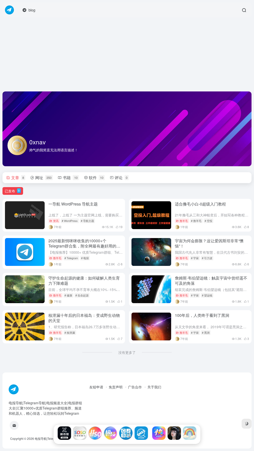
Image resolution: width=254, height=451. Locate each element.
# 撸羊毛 (196, 221)
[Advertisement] (127, 54)
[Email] (14, 425)
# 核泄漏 (69, 332)
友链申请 (96, 386)
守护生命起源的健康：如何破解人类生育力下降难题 (84, 280)
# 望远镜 (207, 295)
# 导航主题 (87, 221)
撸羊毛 (184, 221)
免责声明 (116, 386)
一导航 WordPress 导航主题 (73, 204)
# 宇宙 (195, 258)
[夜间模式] (247, 424)
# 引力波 (207, 258)
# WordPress (70, 221)
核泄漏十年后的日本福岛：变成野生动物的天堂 (84, 317)
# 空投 (208, 221)
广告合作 (135, 386)
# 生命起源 (82, 295)
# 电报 (85, 258)
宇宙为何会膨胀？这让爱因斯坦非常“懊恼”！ (209, 243)
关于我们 (154, 386)
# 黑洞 (206, 332)
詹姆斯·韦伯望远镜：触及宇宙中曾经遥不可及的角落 (211, 280)
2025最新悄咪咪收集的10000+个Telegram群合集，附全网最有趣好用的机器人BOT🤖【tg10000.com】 (84, 246)
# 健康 (68, 295)
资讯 (56, 221)
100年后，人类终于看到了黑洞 (202, 315)
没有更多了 (127, 352)
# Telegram (71, 258)
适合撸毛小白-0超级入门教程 (200, 204)
